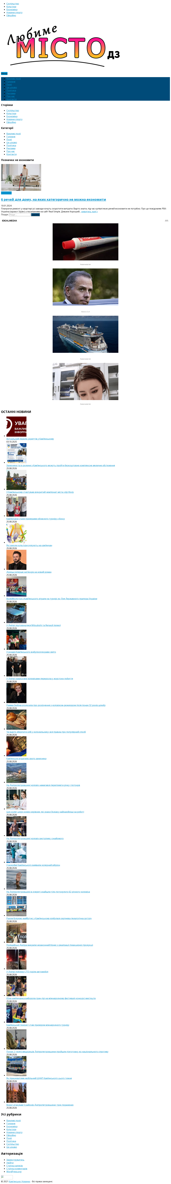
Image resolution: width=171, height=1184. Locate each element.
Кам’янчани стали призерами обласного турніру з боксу (35, 518)
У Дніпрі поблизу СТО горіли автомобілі (27, 971)
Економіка (11, 9)
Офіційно (11, 15)
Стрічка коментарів (16, 1168)
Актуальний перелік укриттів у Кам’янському (30, 438)
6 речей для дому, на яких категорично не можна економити (53, 199)
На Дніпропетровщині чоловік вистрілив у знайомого (35, 838)
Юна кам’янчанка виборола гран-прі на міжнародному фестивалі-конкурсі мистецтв (51, 998)
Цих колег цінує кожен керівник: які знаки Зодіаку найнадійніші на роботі (45, 811)
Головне (10, 81)
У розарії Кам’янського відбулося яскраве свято (31, 651)
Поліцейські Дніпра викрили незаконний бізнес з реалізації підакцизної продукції (49, 945)
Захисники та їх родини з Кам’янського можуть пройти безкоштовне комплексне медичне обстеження (60, 465)
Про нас (10, 96)
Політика (11, 90)
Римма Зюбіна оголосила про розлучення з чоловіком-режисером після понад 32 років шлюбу (56, 705)
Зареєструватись (15, 1159)
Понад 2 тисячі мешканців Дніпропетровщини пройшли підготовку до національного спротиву (57, 1051)
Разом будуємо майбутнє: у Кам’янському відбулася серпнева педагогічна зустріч (49, 918)
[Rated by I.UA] (7, 1178)
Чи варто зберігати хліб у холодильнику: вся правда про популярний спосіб (46, 731)
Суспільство (12, 3)
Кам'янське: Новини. (19, 1181)
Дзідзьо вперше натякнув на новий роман (28, 572)
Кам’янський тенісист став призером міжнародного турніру (37, 1024)
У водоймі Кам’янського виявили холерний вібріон (33, 865)
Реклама (10, 93)
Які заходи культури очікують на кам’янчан (29, 545)
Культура (11, 6)
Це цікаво (11, 87)
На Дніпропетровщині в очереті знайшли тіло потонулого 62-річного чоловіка (48, 891)
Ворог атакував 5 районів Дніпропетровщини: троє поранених (39, 1104)
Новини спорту (14, 12)
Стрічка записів (14, 1165)
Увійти (9, 1162)
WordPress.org (14, 1171)
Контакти (11, 99)
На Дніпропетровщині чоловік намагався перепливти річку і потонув (43, 785)
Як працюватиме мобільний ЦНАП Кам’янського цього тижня (39, 1078)
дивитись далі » (89, 211)
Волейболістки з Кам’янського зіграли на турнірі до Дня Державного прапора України (51, 598)
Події (9, 84)
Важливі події (13, 78)
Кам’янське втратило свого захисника (26, 758)
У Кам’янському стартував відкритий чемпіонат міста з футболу (40, 492)
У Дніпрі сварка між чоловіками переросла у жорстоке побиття (39, 678)
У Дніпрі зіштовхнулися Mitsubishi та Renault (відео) (33, 625)
